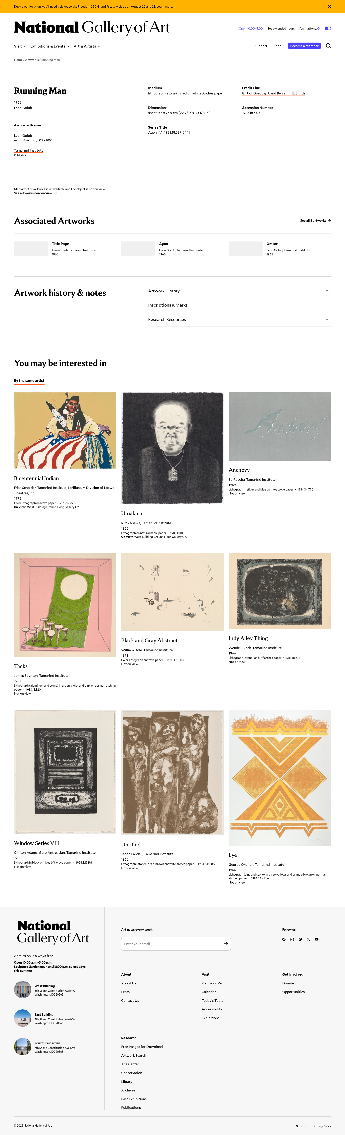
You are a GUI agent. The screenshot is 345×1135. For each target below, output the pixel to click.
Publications (131, 1107)
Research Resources (167, 319)
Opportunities (293, 991)
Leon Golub (23, 135)
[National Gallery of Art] (52, 931)
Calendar (209, 991)
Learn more (164, 6)
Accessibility (212, 1009)
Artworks (32, 60)
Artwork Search (133, 1055)
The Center (130, 1064)
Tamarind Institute (28, 150)
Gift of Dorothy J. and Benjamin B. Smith (273, 93)
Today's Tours (212, 1000)
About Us (128, 983)
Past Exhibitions (134, 1098)
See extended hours (281, 28)
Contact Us (130, 1000)
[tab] (29, 381)
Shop (278, 46)
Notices (301, 1126)
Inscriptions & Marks (168, 305)
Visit (18, 46)
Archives (128, 1090)
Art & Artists (85, 46)
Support (261, 46)
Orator (272, 243)
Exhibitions (210, 1017)
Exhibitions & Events (47, 46)
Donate (288, 983)
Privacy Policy (322, 1126)
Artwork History (164, 291)
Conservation (131, 1072)
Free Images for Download (142, 1046)
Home (18, 60)
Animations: (310, 28)
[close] (329, 6)
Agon (163, 243)
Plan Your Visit (213, 983)
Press (125, 991)
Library (126, 1081)
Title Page (60, 243)
